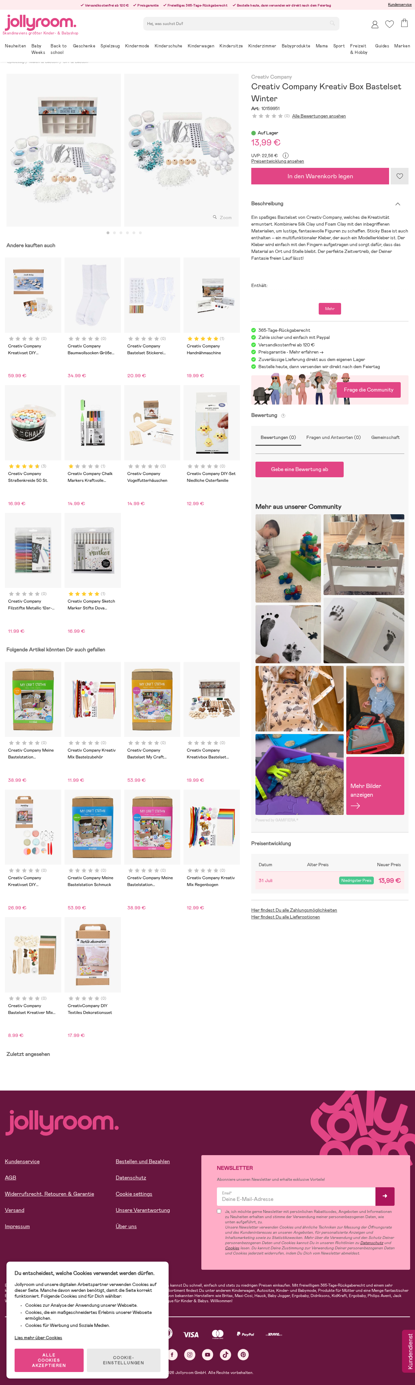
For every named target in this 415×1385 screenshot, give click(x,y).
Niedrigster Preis (356, 880)
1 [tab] (108, 233)
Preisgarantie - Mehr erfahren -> (291, 352)
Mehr (330, 308)
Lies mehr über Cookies (38, 1338)
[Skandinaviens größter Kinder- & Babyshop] (40, 22)
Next (233, 150)
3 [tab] (121, 233)
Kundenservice (400, 4)
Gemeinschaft (385, 437)
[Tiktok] (225, 1354)
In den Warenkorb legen (320, 176)
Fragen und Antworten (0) (333, 437)
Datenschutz (131, 1177)
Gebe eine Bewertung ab (299, 469)
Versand (14, 1210)
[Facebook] (172, 1354)
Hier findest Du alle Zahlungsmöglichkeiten (294, 910)
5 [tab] (134, 233)
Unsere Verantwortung (143, 1210)
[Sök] (332, 23)
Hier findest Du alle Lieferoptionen (285, 917)
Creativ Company (271, 77)
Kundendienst (410, 1352)
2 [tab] (114, 233)
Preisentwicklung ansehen (277, 161)
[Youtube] (207, 1354)
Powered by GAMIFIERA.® (276, 820)
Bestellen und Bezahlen (143, 1161)
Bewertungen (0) (278, 437)
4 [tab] (127, 233)
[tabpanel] (63, 150)
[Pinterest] (243, 1354)
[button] (389, 24)
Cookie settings (134, 1194)
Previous (12, 150)
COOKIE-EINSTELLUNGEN (123, 1360)
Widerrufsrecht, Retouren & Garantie (49, 1194)
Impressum (17, 1226)
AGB (10, 1177)
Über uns (126, 1226)
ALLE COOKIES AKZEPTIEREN (49, 1360)
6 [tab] (140, 233)
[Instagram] (190, 1354)
